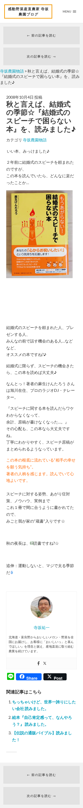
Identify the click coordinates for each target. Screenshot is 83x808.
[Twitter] (45, 663)
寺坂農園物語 (35, 139)
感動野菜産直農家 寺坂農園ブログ (28, 11)
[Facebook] (39, 663)
